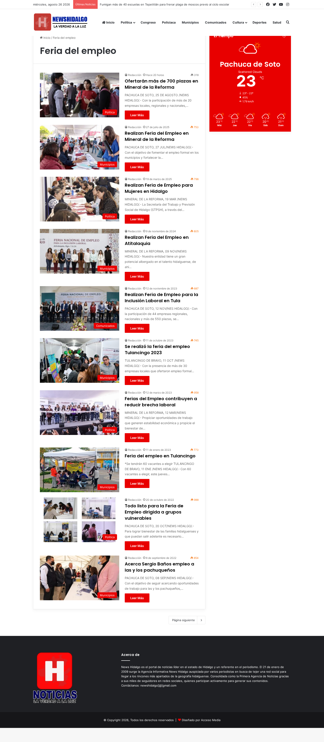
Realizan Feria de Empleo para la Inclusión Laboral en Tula (161, 297)
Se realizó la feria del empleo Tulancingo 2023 (157, 349)
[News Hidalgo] (60, 22)
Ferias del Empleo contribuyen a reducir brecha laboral (161, 402)
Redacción (134, 75)
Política (126, 22)
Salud (277, 22)
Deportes (259, 22)
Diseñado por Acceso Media (201, 720)
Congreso (148, 22)
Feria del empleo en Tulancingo (160, 456)
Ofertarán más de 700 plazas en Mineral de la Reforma (161, 84)
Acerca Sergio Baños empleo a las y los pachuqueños (159, 567)
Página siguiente (183, 620)
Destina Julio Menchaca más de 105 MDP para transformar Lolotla (145, 4)
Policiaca (169, 22)
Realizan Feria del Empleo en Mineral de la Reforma (157, 136)
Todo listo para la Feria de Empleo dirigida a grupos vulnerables (154, 512)
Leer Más (137, 115)
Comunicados (215, 22)
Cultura (238, 22)
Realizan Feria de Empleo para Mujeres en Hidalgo (159, 188)
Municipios (190, 22)
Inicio (110, 22)
